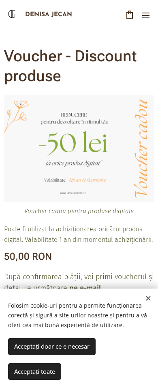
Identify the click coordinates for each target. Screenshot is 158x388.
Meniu (146, 15)
